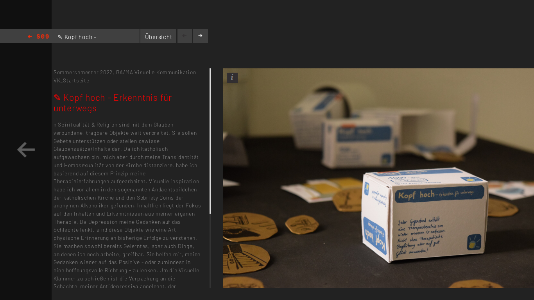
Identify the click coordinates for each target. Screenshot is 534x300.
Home (38, 37)
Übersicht (158, 36)
